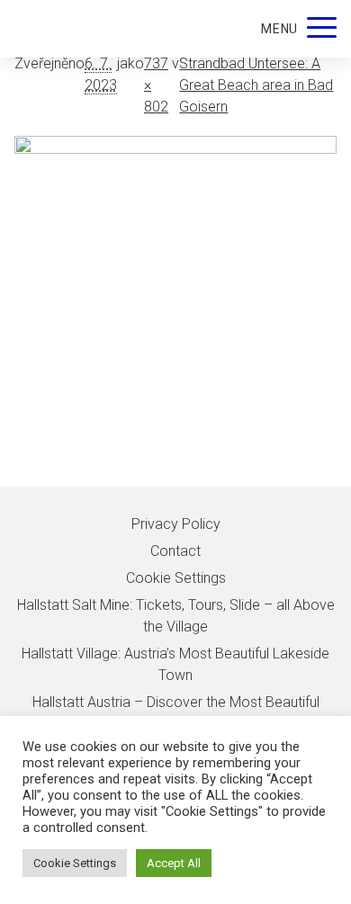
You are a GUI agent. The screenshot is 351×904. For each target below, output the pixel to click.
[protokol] (175, 311)
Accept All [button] (174, 863)
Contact (175, 550)
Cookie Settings (176, 577)
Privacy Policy (175, 524)
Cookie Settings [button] (74, 863)
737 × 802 (156, 85)
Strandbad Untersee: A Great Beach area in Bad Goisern (256, 85)
